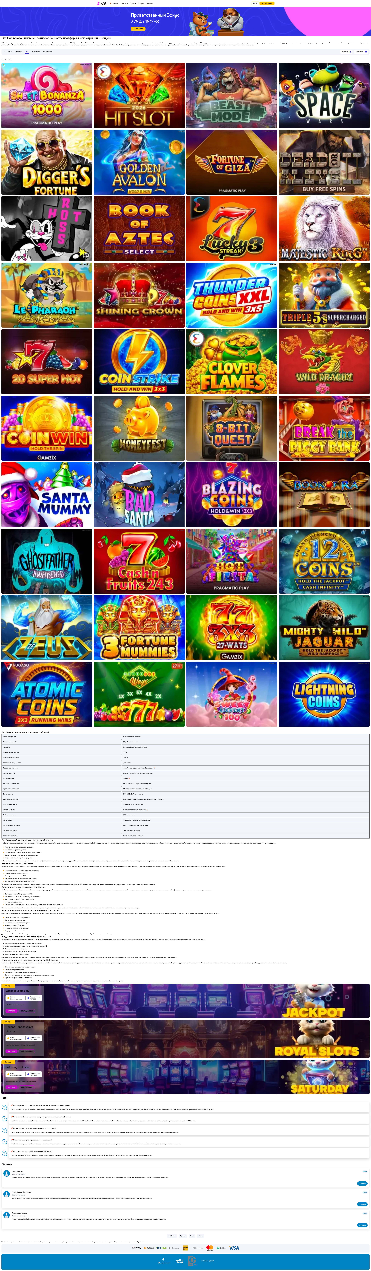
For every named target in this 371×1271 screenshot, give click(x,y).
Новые (10, 52)
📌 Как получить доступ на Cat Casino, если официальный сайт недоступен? (40, 1105)
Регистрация (267, 3)
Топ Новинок (36, 52)
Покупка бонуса (47, 52)
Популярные (18, 52)
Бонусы (141, 3)
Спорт (201, 1236)
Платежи (150, 3)
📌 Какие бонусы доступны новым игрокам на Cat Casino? (33, 1128)
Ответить (362, 1183)
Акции (192, 1236)
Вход (255, 3)
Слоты (27, 52)
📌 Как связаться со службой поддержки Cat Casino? (31, 1151)
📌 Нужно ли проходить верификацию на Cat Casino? (31, 1140)
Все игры (125, 3)
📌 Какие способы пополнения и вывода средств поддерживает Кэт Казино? (41, 1117)
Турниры (133, 3)
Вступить (11, 1011)
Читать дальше (27, 1011)
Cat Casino (171, 1236)
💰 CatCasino (114, 3)
